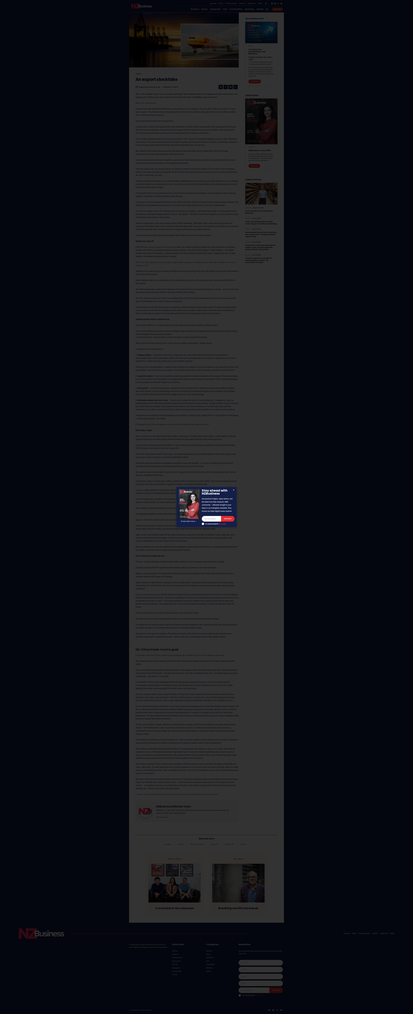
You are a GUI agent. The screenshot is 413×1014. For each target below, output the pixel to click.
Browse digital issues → (189, 521)
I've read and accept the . (215, 524)
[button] (233, 490)
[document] (206, 507)
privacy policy (222, 524)
